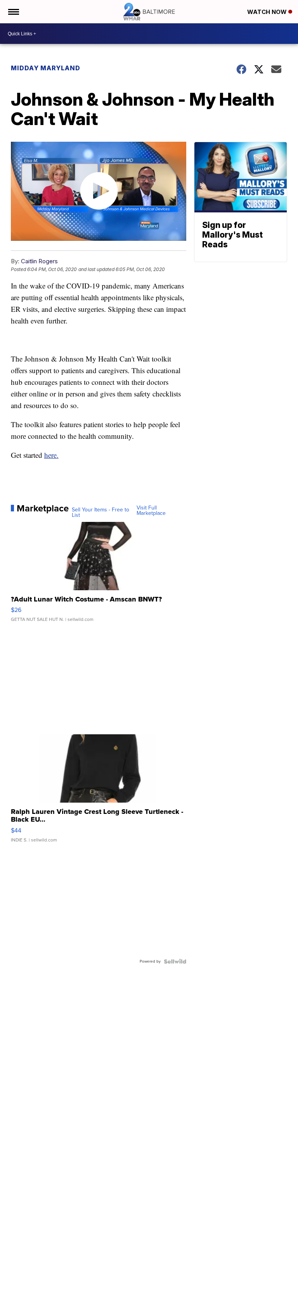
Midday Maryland (45, 68)
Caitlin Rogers (39, 261)
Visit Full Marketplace (151, 510)
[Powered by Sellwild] (175, 961)
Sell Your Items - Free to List (100, 512)
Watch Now (267, 12)
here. (51, 455)
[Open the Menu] (13, 11)
